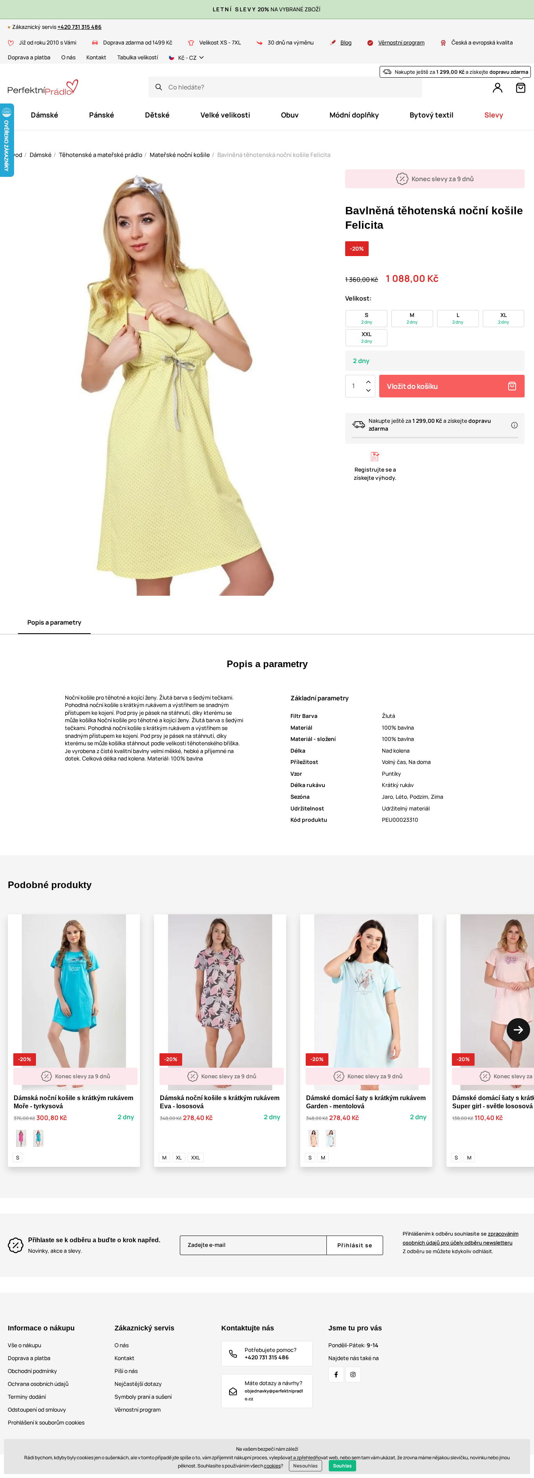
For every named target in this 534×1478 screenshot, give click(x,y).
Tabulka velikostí (137, 57)
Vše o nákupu (24, 1345)
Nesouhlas (305, 1465)
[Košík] (520, 87)
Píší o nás (126, 1371)
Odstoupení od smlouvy (37, 1409)
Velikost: (358, 298)
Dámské (41, 155)
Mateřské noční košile (180, 155)
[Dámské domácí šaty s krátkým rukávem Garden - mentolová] (330, 1138)
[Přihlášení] (497, 87)
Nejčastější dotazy (138, 1383)
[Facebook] (336, 1374)
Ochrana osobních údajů (38, 1383)
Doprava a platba (29, 57)
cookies (272, 1465)
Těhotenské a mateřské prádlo (100, 155)
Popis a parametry (54, 622)
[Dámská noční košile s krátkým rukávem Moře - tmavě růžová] (21, 1138)
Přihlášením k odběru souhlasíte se (460, 1238)
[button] (518, 1030)
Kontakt (96, 57)
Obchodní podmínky (32, 1371)
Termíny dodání (27, 1396)
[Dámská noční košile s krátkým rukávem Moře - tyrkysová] (38, 1138)
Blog (345, 42)
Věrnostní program (401, 42)
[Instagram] (353, 1374)
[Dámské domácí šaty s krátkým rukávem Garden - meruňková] (313, 1138)
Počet (353, 386)
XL (179, 1157)
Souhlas (342, 1465)
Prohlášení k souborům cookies (46, 1422)
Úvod (15, 155)
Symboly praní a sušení (143, 1396)
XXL (195, 1157)
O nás (68, 57)
